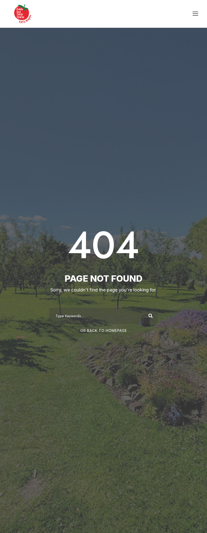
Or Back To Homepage (103, 330)
